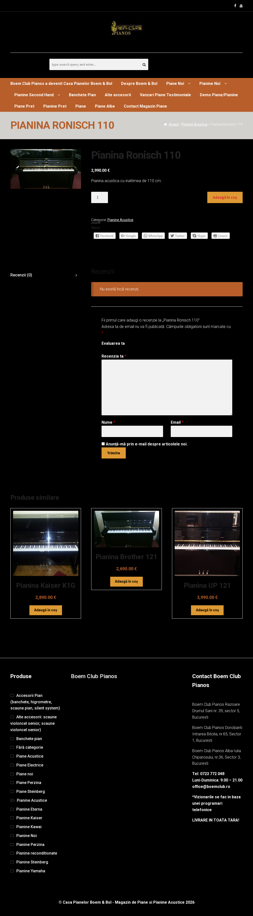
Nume (108, 422)
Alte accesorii (118, 95)
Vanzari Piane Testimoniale (165, 95)
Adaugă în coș (225, 197)
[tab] (45, 275)
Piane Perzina (28, 782)
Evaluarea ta (113, 343)
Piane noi (24, 774)
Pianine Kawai (29, 826)
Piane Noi (175, 83)
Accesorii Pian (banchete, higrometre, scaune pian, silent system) (35, 702)
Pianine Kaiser (29, 818)
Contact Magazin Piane (145, 106)
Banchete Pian (82, 95)
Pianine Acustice (195, 124)
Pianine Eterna (29, 809)
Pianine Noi (209, 83)
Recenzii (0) (21, 275)
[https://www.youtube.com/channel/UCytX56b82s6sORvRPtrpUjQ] (241, 5)
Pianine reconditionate (36, 853)
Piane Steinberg (30, 791)
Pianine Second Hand (34, 95)
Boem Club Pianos (94, 676)
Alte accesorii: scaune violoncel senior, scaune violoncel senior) (33, 723)
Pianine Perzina (30, 844)
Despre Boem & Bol (139, 83)
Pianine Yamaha (30, 871)
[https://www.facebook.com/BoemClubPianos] (235, 5)
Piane (80, 106)
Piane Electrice (29, 765)
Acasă (174, 124)
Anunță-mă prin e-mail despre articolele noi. (147, 444)
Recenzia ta (114, 356)
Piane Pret (24, 106)
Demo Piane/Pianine (219, 95)
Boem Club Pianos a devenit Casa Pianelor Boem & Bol (61, 83)
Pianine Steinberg (32, 862)
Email (177, 422)
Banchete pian (29, 738)
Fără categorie (29, 747)
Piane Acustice (29, 756)
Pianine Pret (54, 106)
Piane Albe (105, 106)
